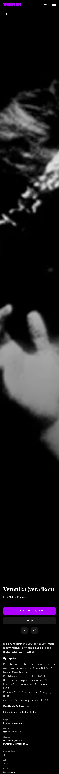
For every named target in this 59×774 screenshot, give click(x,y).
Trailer (29, 620)
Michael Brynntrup (17, 597)
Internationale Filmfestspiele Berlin (20, 712)
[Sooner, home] (12, 4)
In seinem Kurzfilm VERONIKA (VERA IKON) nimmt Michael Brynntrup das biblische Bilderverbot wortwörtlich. (28, 648)
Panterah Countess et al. (15, 743)
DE (45, 4)
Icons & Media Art (12, 731)
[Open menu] (54, 4)
